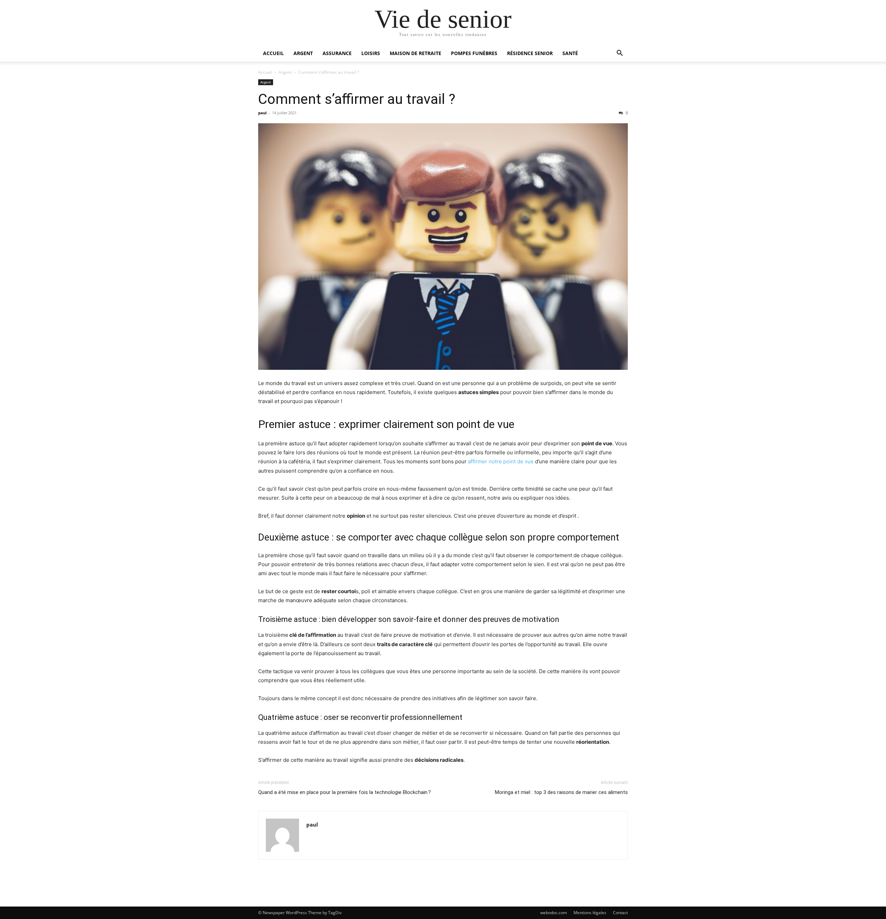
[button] (619, 54)
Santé (570, 53)
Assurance (337, 53)
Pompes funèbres (474, 53)
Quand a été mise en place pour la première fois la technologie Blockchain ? (344, 792)
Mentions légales (589, 913)
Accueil (273, 53)
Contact (620, 913)
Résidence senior (530, 53)
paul (262, 112)
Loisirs (370, 53)
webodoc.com (553, 913)
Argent (303, 53)
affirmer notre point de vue (501, 461)
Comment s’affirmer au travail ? (356, 99)
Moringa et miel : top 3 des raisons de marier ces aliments (561, 792)
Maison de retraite (415, 53)
